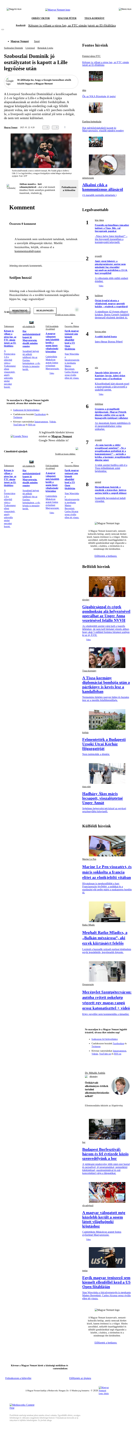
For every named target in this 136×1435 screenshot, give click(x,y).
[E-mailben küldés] (74, 127)
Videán (52, 421)
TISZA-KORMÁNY (94, 18)
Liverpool (30, 48)
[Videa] (60, 417)
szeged (98, 482)
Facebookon (40, 414)
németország (88, 178)
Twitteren (17, 417)
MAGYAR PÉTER (67, 18)
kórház (85, 732)
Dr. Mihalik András (95, 1072)
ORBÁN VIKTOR (41, 18)
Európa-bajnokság (91, 121)
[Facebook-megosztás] (87, 127)
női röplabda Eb (29, 326)
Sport (37, 41)
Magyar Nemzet (20, 41)
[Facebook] (60, 412)
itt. (40, 193)
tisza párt (86, 786)
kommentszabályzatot (28, 251)
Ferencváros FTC (91, 56)
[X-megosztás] (81, 127)
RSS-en (31, 424)
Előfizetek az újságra (80, 1378)
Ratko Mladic (88, 925)
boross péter (100, 331)
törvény (85, 599)
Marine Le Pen (89, 859)
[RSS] (74, 417)
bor (83, 1142)
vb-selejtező (87, 1205)
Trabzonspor (9, 326)
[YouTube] (67, 417)
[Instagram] (67, 412)
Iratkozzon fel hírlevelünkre (26, 410)
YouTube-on (19, 424)
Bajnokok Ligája (45, 48)
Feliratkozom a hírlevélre (69, 189)
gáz (96, 367)
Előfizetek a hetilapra (106, 556)
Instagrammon (41, 421)
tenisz (85, 1270)
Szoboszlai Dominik (13, 48)
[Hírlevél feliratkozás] (74, 407)
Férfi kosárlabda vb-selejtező (52, 327)
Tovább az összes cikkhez (65, 454)
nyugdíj (98, 256)
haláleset (99, 295)
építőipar (99, 404)
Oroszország (88, 984)
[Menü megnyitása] (125, 10)
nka (84, 90)
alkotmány (94, 1076)
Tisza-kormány (89, 671)
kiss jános (99, 220)
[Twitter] (74, 412)
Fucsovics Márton (72, 326)
